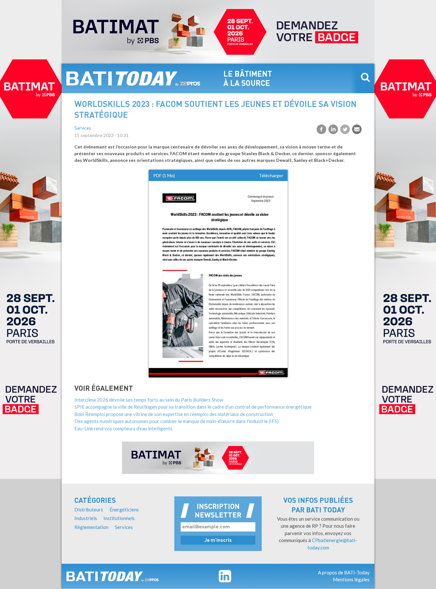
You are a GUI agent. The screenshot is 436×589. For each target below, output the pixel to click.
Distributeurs (88, 509)
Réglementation (91, 527)
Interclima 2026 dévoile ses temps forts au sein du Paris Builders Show (148, 400)
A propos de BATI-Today (344, 572)
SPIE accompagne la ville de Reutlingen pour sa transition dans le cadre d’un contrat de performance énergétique (193, 407)
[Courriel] (357, 129)
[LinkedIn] (333, 129)
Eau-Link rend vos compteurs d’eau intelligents (123, 428)
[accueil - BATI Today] (133, 78)
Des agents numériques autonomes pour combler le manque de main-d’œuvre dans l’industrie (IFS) (176, 421)
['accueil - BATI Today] (112, 576)
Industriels (85, 518)
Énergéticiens (124, 509)
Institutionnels (119, 518)
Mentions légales (351, 579)
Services (82, 128)
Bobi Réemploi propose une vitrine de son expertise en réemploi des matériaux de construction (173, 414)
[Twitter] (345, 129)
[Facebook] (321, 129)
